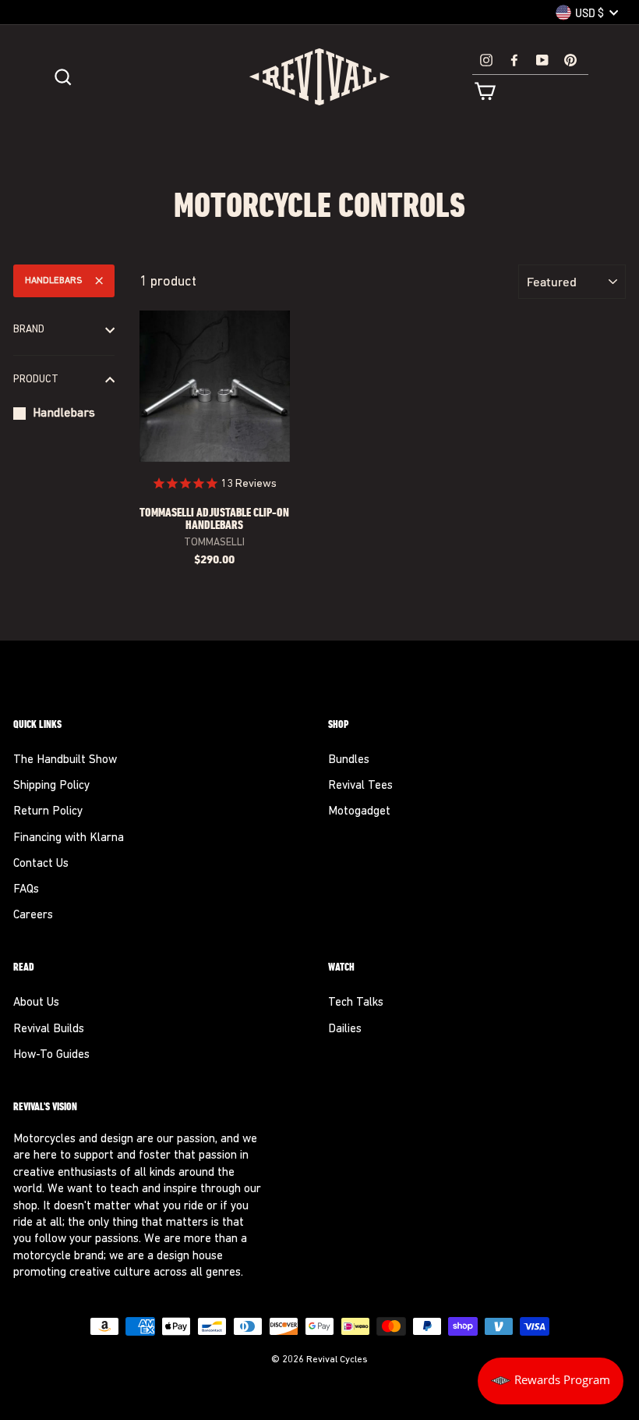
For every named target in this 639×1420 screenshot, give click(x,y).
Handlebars (54, 281)
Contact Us (41, 864)
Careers (33, 915)
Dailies (345, 1029)
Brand (28, 330)
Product (35, 380)
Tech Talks (355, 1003)
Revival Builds (48, 1029)
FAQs (26, 890)
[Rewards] (550, 1381)
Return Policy (48, 812)
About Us (36, 1003)
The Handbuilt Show (65, 760)
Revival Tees (360, 786)
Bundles (348, 760)
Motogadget (359, 812)
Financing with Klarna (68, 838)
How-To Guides (51, 1055)
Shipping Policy (51, 786)
